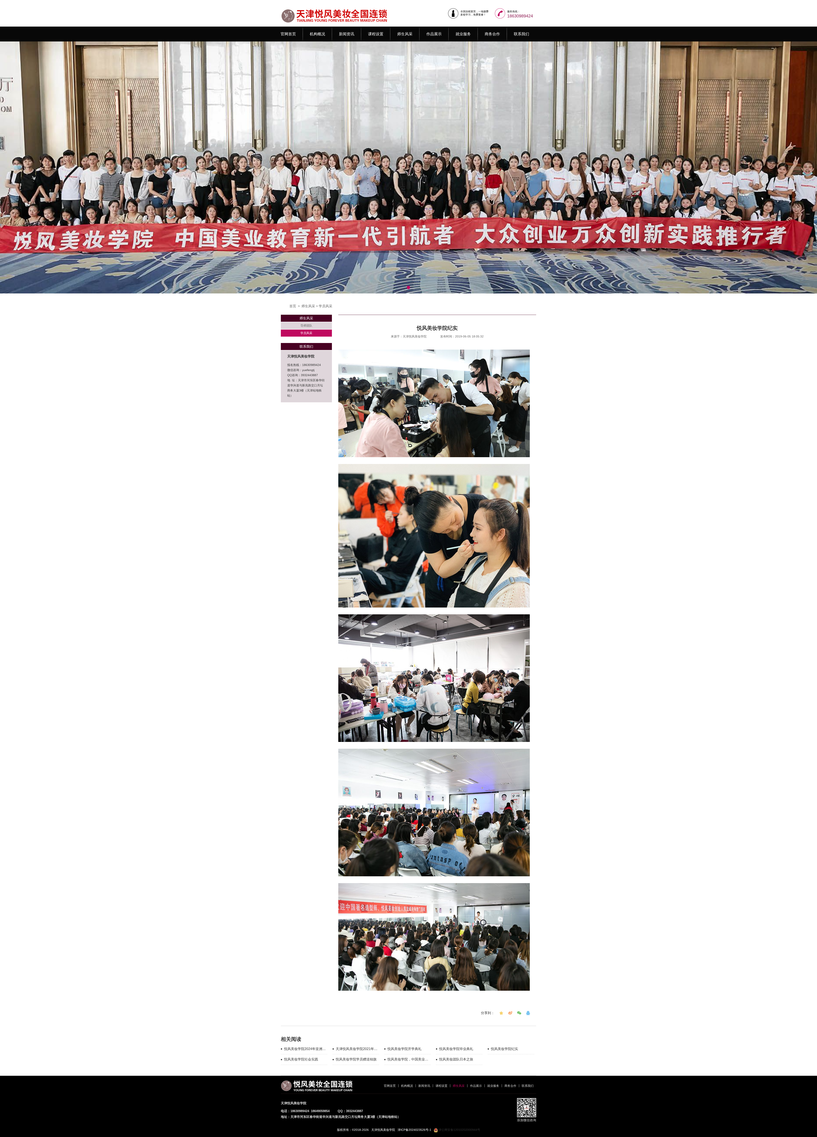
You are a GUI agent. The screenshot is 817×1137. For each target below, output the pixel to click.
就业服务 (463, 34)
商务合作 (492, 34)
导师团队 (306, 325)
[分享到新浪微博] (510, 1013)
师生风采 (405, 34)
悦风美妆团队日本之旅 (456, 1059)
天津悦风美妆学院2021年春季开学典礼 (356, 1049)
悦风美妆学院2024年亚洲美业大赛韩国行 (305, 1049)
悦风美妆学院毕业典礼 (456, 1049)
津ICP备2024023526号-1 (414, 1129)
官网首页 (288, 34)
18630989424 (520, 16)
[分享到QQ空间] (501, 1013)
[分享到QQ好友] (528, 1013)
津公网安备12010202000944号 (459, 1129)
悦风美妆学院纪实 (504, 1049)
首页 (292, 306)
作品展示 (434, 34)
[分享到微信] (519, 1013)
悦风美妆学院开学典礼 (404, 1049)
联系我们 (521, 34)
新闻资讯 (346, 34)
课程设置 (375, 34)
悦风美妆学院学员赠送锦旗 (356, 1059)
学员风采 (325, 306)
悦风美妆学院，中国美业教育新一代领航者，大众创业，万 (407, 1060)
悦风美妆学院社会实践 (301, 1059)
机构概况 (317, 34)
